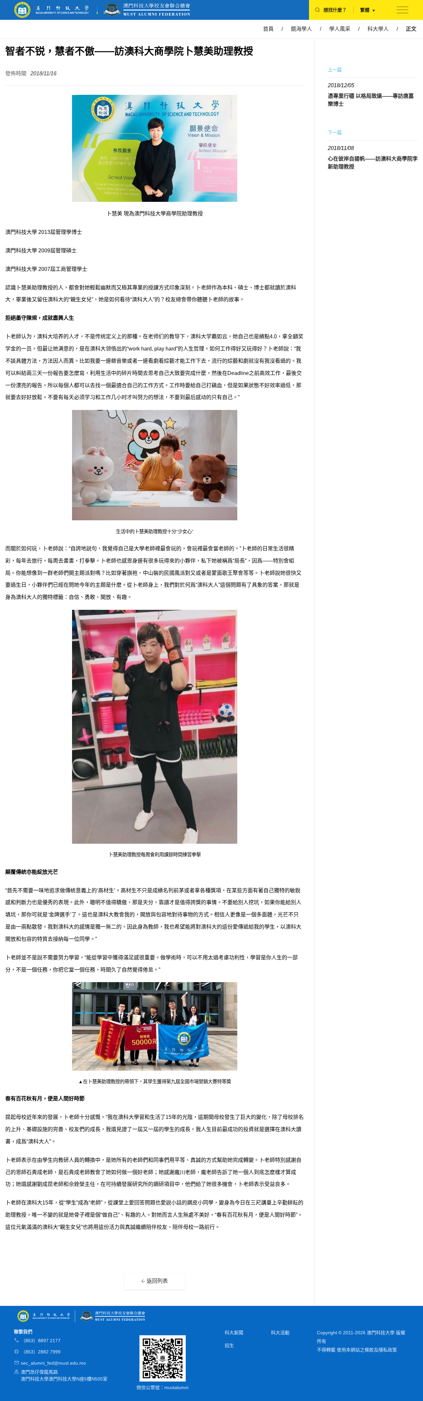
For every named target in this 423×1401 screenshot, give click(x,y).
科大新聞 (234, 1332)
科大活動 (280, 1332)
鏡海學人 (301, 29)
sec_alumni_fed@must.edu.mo (53, 1363)
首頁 (268, 29)
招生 (229, 1345)
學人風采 (339, 29)
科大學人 (378, 29)
